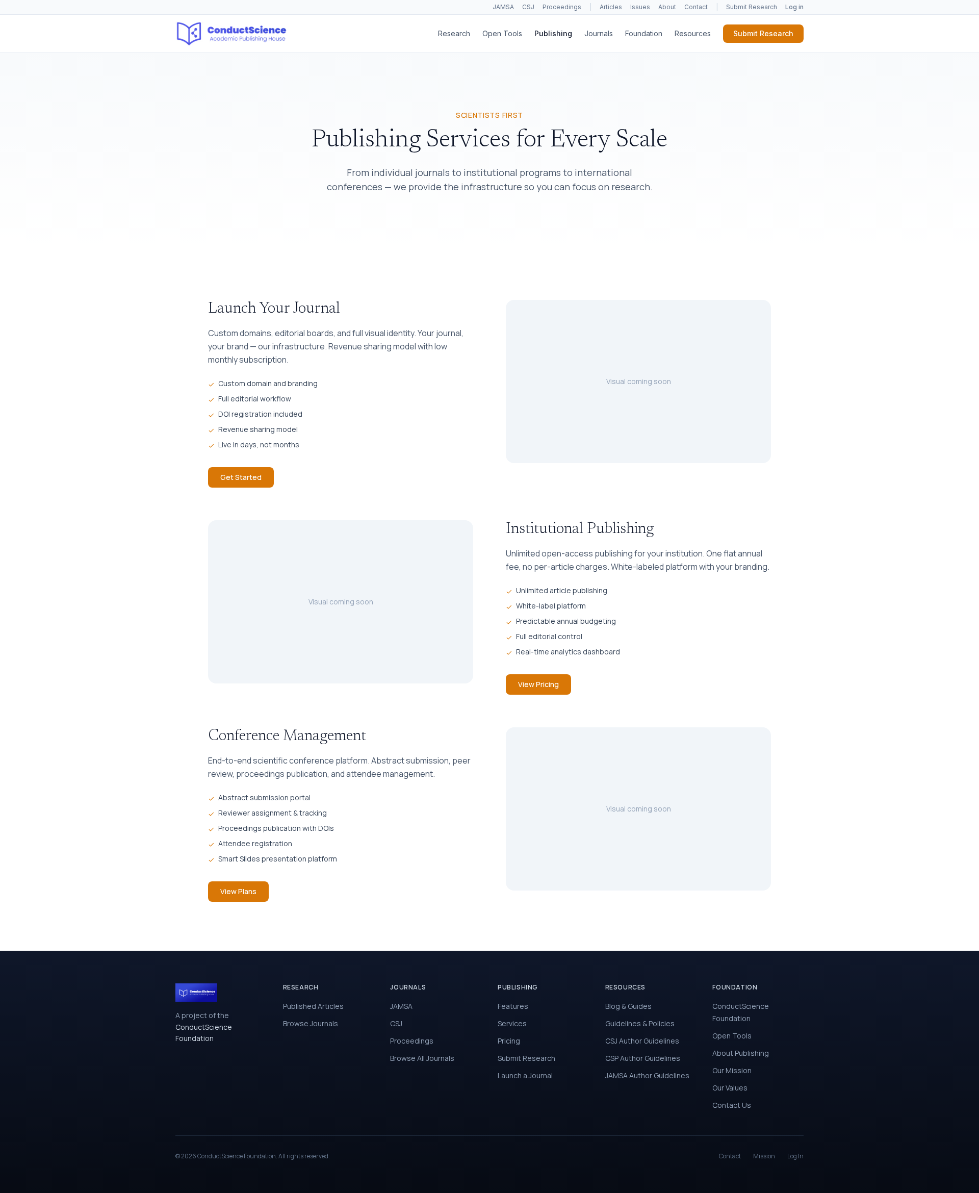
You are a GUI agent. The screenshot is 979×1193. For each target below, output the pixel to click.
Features (513, 1006)
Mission (764, 1156)
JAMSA (503, 7)
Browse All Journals (422, 1058)
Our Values (730, 1088)
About (667, 7)
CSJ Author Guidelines (642, 1041)
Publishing (553, 33)
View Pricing (538, 684)
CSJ (528, 7)
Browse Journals (310, 1023)
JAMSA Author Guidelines (647, 1075)
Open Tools (502, 33)
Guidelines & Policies (640, 1023)
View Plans (238, 891)
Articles (611, 7)
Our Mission (732, 1070)
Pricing (509, 1041)
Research (454, 33)
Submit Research (751, 7)
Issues (640, 7)
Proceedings (562, 7)
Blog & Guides (628, 1006)
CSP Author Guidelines (642, 1058)
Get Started (241, 477)
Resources (693, 33)
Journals (598, 33)
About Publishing (740, 1053)
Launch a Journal (525, 1075)
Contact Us (731, 1105)
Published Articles (313, 1006)
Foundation (643, 33)
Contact (696, 7)
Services (512, 1023)
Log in (794, 7)
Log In (795, 1156)
